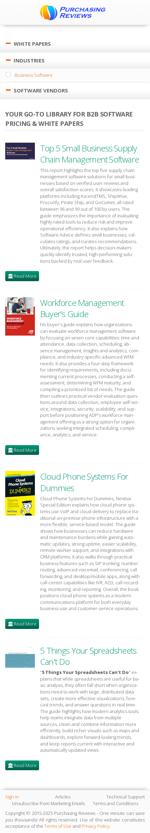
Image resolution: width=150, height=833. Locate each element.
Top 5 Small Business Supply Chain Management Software (89, 153)
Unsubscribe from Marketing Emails (48, 803)
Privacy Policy (96, 826)
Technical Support (125, 797)
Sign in (12, 797)
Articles (62, 797)
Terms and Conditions (115, 803)
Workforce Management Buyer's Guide (82, 308)
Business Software (34, 75)
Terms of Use (58, 826)
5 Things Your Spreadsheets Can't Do (88, 656)
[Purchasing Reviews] (75, 12)
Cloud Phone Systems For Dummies (84, 482)
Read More (25, 276)
